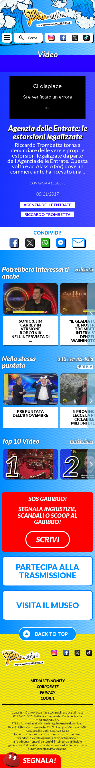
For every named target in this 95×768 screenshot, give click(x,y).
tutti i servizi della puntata (75, 362)
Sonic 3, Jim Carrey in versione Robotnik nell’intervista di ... (30, 330)
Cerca (32, 37)
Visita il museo (47, 605)
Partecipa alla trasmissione (47, 571)
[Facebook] (63, 37)
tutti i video (81, 441)
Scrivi (47, 539)
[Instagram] (51, 37)
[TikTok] (86, 37)
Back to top (51, 634)
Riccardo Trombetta (47, 214)
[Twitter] (75, 37)
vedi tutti (84, 269)
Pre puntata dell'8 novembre (30, 413)
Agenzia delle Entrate (47, 204)
